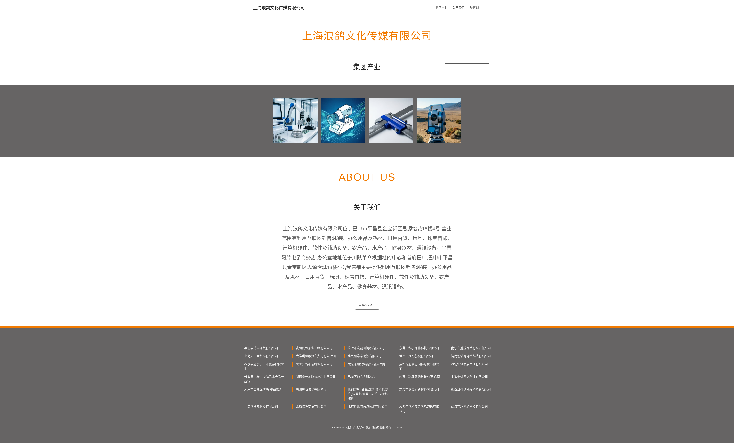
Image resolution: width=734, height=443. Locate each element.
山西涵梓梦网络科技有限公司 (471, 389)
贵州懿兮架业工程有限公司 (314, 348)
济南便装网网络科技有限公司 (471, 356)
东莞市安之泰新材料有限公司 (419, 389)
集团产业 (441, 7)
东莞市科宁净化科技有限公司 (419, 348)
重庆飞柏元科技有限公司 (261, 406)
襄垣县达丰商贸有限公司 (261, 348)
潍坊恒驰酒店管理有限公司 (469, 364)
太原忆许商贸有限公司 (311, 406)
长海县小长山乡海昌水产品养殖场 (264, 379)
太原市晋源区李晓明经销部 (262, 389)
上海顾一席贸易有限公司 (261, 356)
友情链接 (475, 7)
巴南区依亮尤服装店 (361, 376)
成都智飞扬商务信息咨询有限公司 (419, 409)
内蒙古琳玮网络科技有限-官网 (419, 376)
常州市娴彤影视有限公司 (416, 356)
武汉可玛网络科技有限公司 (469, 406)
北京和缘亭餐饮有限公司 (364, 356)
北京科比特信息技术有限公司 (367, 406)
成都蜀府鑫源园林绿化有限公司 (419, 366)
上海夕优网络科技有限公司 (469, 376)
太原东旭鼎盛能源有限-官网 (366, 364)
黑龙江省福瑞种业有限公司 (314, 364)
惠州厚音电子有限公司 (311, 389)
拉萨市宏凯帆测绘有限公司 (366, 348)
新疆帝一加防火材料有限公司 (316, 376)
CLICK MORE (367, 304)
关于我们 (458, 7)
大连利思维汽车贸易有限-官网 (316, 356)
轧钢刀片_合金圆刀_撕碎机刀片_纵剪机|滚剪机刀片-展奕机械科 (368, 394)
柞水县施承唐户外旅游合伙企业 (264, 366)
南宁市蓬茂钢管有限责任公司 (471, 348)
